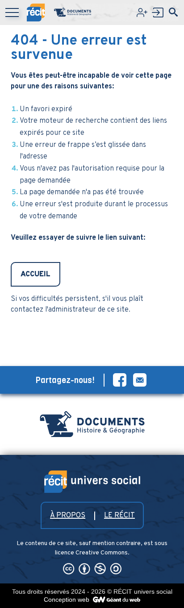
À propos (67, 515)
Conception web (67, 599)
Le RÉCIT (119, 515)
